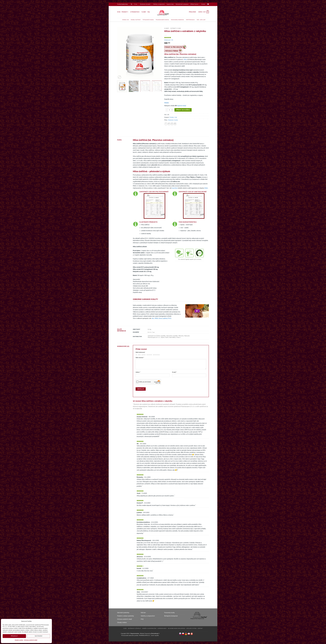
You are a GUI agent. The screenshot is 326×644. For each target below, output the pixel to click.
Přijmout (14, 636)
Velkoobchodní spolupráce (182, 4)
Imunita (176, 120)
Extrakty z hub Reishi (136, 19)
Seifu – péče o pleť (201, 19)
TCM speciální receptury (148, 19)
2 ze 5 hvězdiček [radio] (139, 355)
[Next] (158, 53)
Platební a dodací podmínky (125, 616)
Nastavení (38, 636)
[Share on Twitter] (168, 123)
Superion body (170, 4)
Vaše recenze (140, 357)
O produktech (134, 12)
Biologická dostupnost (171, 616)
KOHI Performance (190, 19)
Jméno (138, 372)
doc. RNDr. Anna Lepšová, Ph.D (161, 318)
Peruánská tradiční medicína (162, 19)
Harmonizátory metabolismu (177, 19)
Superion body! (181, 105)
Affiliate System (194, 4)
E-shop (166, 28)
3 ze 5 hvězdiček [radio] (143, 355)
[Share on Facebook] (165, 123)
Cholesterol (170, 120)
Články (144, 12)
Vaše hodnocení (140, 352)
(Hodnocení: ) (168, 40)
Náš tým (143, 612)
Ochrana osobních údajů (30, 640)
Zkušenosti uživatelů (145, 4)
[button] (203, 12)
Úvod (118, 12)
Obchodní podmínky (123, 612)
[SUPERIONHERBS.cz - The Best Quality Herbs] (163, 12)
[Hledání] (131, 4)
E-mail (174, 372)
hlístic (206, 188)
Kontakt (203, 4)
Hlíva (185, 59)
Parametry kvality (169, 612)
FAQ (148, 12)
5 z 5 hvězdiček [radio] (156, 355)
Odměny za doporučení (159, 4)
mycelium (175, 188)
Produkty (125, 12)
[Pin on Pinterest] (175, 123)
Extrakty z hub (125, 19)
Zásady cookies (19, 640)
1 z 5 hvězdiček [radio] (136, 355)
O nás (135, 4)
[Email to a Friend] (172, 123)
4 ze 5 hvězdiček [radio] (149, 355)
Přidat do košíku (183, 110)
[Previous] (120, 53)
